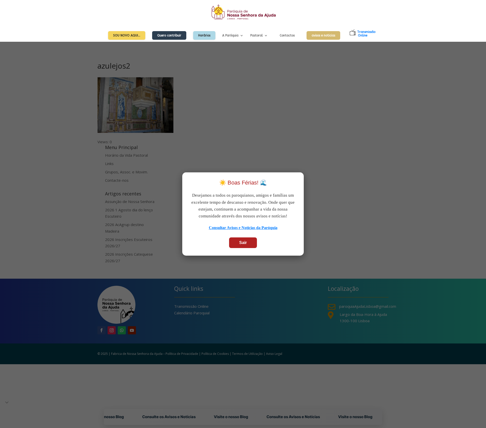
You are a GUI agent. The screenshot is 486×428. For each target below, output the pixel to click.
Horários (204, 35)
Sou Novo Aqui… (126, 35)
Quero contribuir (169, 35)
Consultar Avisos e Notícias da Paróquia (243, 228)
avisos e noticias (323, 35)
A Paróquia (230, 35)
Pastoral (256, 35)
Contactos (287, 35)
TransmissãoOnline (366, 33)
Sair (243, 242)
